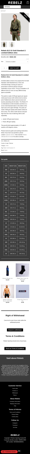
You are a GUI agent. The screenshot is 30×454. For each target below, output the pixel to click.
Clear (27, 59)
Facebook (15, 425)
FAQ (15, 405)
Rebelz (5, 150)
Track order (15, 388)
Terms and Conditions (15, 412)
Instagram (15, 423)
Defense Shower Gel (7, 278)
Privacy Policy (15, 414)
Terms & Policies (15, 409)
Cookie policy (15, 416)
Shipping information (15, 403)
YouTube (15, 427)
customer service (10, 134)
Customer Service (15, 386)
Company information (15, 401)
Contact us (15, 390)
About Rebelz (15, 399)
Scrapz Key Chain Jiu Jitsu (22, 300)
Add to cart (14, 68)
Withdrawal (15, 392)
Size (2, 61)
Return (15, 395)
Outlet (3, 11)
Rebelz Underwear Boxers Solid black (7, 300)
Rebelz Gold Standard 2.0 (9, 147)
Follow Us (15, 420)
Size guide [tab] (4, 159)
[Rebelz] (15, 2)
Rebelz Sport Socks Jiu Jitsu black (22, 279)
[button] (2, 3)
